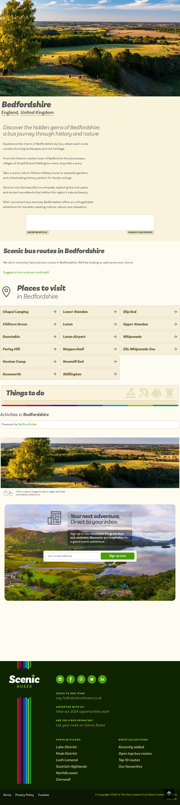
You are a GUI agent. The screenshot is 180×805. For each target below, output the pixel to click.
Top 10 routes (129, 760)
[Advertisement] (90, 222)
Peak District (66, 754)
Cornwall (63, 779)
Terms (7, 795)
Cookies (43, 795)
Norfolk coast (67, 773)
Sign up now (117, 556)
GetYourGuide (27, 424)
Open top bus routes (135, 754)
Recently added (131, 747)
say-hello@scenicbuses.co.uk (79, 698)
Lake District (66, 747)
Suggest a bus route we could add (26, 272)
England (9, 113)
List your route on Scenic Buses (80, 725)
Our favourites (130, 767)
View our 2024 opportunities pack (82, 711)
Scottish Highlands (71, 767)
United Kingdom (37, 113)
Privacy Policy (24, 795)
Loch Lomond (67, 760)
